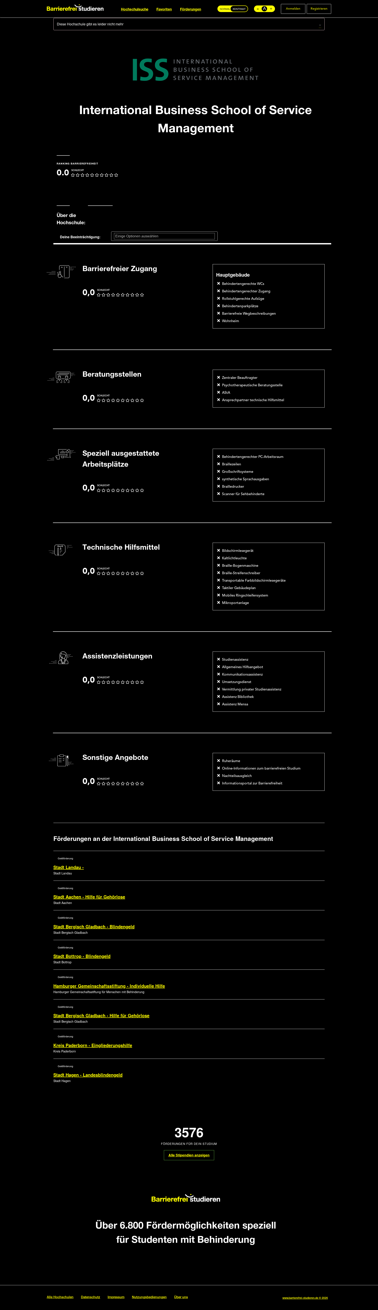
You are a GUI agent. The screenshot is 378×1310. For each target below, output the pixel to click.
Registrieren (319, 8)
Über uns (181, 1297)
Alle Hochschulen (60, 1297)
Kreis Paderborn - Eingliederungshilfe (92, 1045)
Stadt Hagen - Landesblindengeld (87, 1075)
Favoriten (164, 10)
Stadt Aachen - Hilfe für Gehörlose (89, 896)
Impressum (116, 1297)
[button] (320, 24)
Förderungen (190, 10)
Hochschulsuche (134, 10)
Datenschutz (90, 1297)
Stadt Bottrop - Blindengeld (81, 956)
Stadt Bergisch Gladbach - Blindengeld (94, 926)
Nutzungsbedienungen (149, 1297)
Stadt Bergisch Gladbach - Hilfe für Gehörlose (101, 1015)
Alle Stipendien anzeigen (189, 1155)
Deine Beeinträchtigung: (80, 236)
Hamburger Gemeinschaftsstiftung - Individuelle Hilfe (109, 986)
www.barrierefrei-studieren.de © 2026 (305, 1298)
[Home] (75, 7)
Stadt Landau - (68, 867)
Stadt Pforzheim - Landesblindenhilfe (92, 1104)
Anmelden (293, 8)
